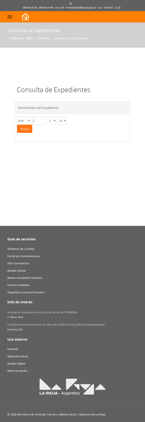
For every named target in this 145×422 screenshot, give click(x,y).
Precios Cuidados (18, 285)
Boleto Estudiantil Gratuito (24, 278)
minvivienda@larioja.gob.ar (81, 7)
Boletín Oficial (16, 270)
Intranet (12, 349)
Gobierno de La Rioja (20, 249)
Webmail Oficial (17, 356)
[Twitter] (70, 3)
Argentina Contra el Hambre (25, 292)
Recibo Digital (16, 363)
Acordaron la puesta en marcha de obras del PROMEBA (42, 314)
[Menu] (9, 16)
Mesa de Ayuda (17, 370)
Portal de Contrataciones (23, 256)
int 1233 (59, 7)
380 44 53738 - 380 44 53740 (38, 7)
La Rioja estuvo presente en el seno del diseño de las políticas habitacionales (56, 327)
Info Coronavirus (18, 263)
